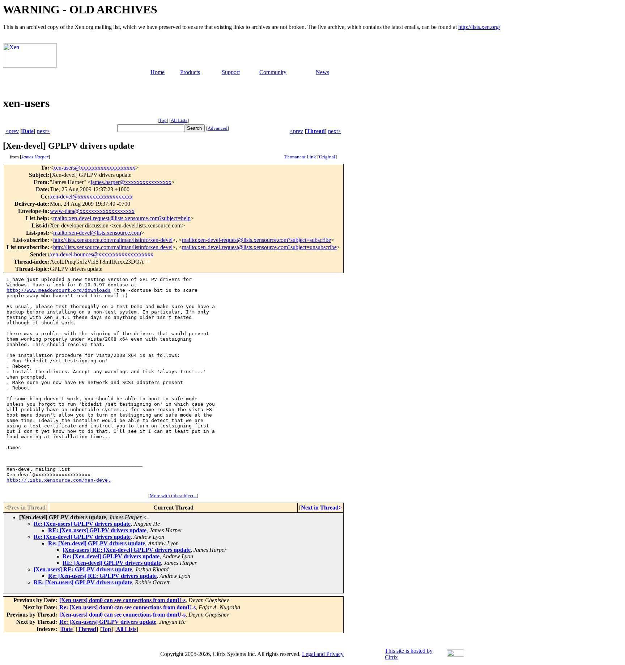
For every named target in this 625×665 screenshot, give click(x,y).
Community (272, 72)
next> (43, 131)
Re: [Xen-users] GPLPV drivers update (82, 524)
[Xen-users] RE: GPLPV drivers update (83, 569)
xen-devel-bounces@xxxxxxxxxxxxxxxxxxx (101, 254)
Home (157, 72)
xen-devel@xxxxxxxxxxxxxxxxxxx (91, 196)
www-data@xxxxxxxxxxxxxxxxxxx (92, 211)
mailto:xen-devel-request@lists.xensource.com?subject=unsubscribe (259, 247)
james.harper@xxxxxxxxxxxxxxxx (131, 182)
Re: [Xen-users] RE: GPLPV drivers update (102, 576)
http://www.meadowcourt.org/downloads (59, 290)
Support (231, 72)
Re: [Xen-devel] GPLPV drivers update (82, 537)
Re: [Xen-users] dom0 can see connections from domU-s (127, 607)
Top (163, 120)
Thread (315, 131)
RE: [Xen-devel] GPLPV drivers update (112, 563)
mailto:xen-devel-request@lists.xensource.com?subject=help (122, 218)
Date (28, 131)
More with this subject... (173, 495)
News (322, 72)
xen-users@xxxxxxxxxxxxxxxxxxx (94, 168)
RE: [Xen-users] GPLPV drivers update (97, 530)
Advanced (218, 128)
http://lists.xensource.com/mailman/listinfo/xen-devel (113, 240)
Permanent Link (300, 156)
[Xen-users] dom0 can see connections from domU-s (122, 600)
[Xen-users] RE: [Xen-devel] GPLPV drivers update (127, 550)
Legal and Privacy (323, 654)
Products (190, 72)
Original (327, 156)
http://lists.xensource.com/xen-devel (59, 480)
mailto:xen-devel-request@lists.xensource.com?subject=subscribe (256, 240)
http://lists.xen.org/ (479, 27)
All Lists (179, 120)
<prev (12, 131)
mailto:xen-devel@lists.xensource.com (97, 233)
